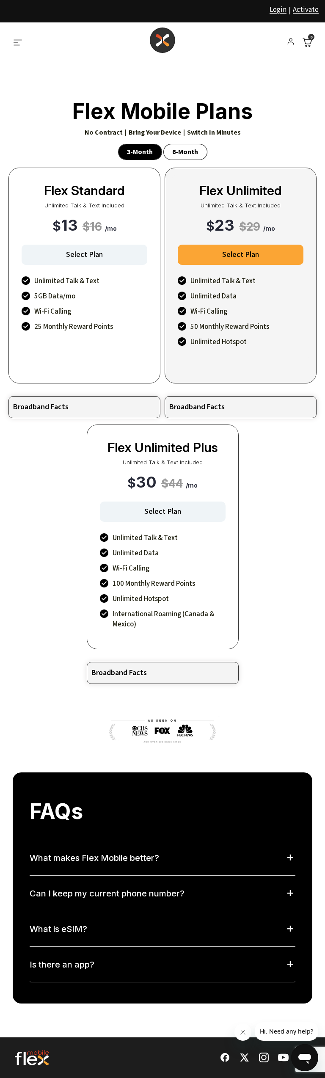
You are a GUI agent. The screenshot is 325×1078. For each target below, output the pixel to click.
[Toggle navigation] (23, 40)
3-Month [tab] (140, 152)
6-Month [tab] (185, 152)
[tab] (162, 862)
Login (278, 10)
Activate (306, 10)
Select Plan (84, 254)
